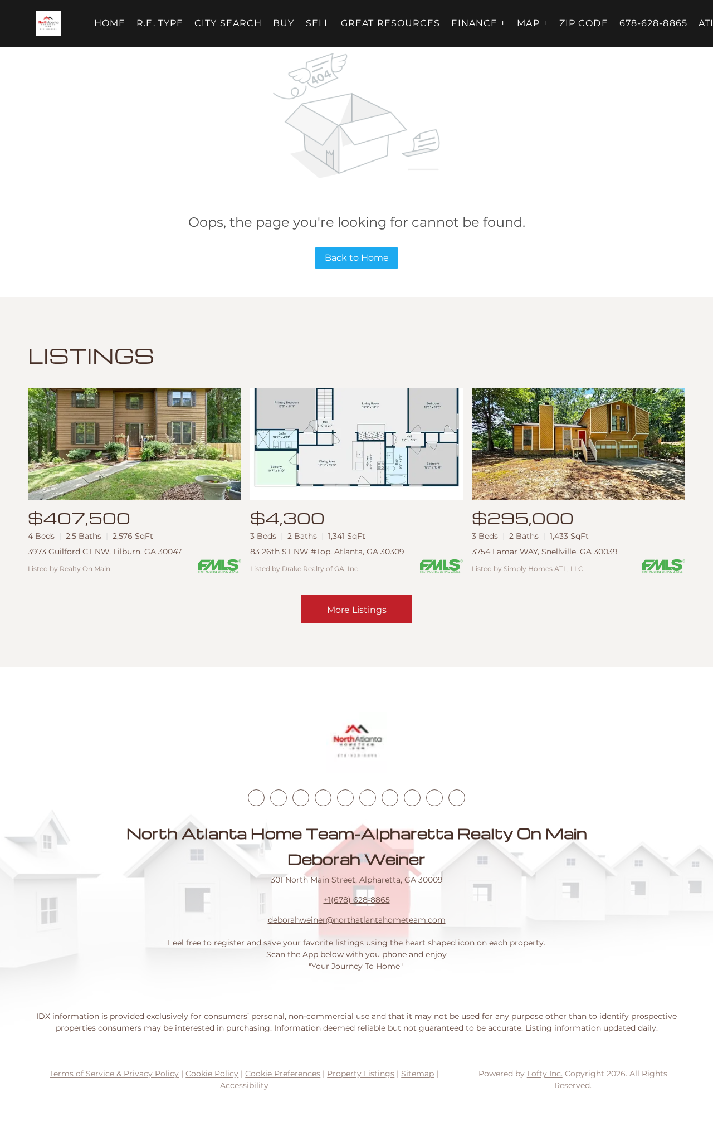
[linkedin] (278, 797)
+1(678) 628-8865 (357, 900)
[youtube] (367, 797)
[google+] (456, 797)
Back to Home (357, 257)
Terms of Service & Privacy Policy (114, 1074)
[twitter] (300, 797)
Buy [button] (283, 23)
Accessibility (244, 1085)
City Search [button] (228, 23)
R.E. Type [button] (159, 23)
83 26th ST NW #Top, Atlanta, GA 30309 (327, 552)
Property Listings (360, 1074)
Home (109, 23)
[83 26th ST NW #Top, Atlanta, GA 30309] (356, 444)
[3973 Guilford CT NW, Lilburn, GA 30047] (134, 444)
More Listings (357, 609)
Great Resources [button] (391, 23)
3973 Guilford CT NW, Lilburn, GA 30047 (105, 552)
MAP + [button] (532, 23)
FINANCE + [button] (478, 23)
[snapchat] (412, 797)
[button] (48, 23)
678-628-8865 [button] (653, 23)
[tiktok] (390, 797)
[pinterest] (434, 797)
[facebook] (256, 797)
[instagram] (345, 797)
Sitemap (417, 1074)
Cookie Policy (211, 1074)
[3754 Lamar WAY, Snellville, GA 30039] (578, 444)
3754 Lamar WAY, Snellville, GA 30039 (545, 552)
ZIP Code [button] (583, 23)
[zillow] (323, 797)
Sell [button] (318, 23)
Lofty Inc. (545, 1074)
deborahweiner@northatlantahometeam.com (357, 920)
